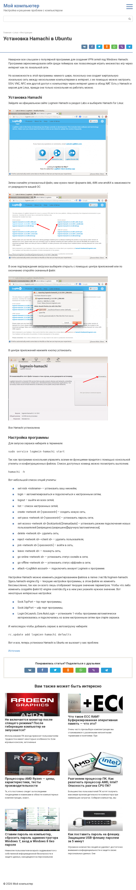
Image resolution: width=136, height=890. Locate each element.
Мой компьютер (21, 5)
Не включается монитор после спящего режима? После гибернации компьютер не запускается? (29, 725)
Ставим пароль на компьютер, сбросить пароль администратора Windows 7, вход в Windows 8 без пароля (31, 839)
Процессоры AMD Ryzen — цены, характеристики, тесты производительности (30, 782)
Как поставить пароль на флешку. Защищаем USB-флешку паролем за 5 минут (94, 837)
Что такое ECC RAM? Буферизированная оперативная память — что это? (93, 720)
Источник (14, 650)
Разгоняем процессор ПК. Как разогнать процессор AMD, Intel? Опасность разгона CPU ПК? (93, 782)
